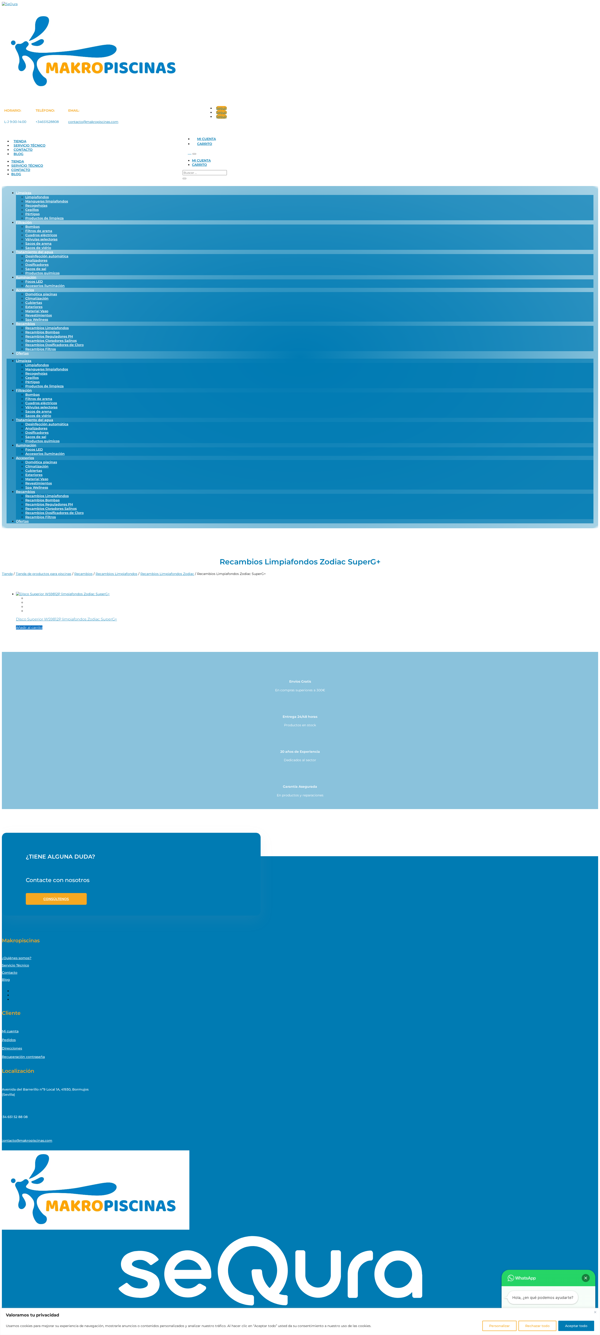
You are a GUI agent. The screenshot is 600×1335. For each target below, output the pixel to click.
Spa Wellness (36, 319)
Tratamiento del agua (34, 252)
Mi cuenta (206, 139)
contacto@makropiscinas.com (93, 122)
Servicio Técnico (29, 145)
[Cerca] (595, 1312)
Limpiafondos (37, 197)
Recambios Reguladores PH (49, 336)
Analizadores (36, 260)
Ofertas (22, 353)
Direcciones (12, 1048)
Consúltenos (56, 899)
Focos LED (34, 281)
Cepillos (32, 210)
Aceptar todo (576, 1326)
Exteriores (33, 307)
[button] (586, 1278)
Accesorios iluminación (45, 286)
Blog (18, 154)
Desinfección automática (46, 256)
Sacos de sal (35, 269)
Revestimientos (38, 315)
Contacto (23, 150)
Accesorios (25, 290)
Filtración (24, 222)
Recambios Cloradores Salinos (51, 341)
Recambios (25, 324)
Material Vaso (36, 311)
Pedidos (9, 1040)
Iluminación (26, 277)
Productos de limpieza (44, 218)
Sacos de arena (38, 243)
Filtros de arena (38, 231)
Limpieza (23, 193)
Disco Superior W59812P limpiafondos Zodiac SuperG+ (66, 619)
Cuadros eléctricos (41, 235)
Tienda (20, 141)
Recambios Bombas (42, 332)
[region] (300, 1321)
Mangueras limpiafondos (46, 201)
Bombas (32, 226)
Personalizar (499, 1326)
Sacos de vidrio (38, 248)
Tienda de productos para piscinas (43, 574)
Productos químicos (42, 273)
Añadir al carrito (29, 627)
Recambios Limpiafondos (47, 328)
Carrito (204, 144)
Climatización (37, 298)
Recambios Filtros (40, 349)
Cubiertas (33, 302)
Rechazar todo (537, 1326)
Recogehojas (36, 205)
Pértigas (32, 214)
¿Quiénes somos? (16, 958)
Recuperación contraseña (23, 1057)
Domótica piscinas (41, 294)
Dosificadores (37, 264)
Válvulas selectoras (41, 239)
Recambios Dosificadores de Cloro (54, 345)
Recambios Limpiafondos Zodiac (167, 574)
